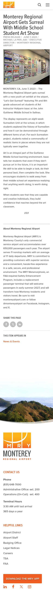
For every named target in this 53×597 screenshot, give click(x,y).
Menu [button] (47, 5)
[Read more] (26, 67)
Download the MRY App (22, 578)
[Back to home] (9, 5)
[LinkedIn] (5, 586)
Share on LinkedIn (20, 324)
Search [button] (39, 5)
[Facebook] (13, 586)
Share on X (13, 324)
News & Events (11, 341)
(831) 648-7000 (12, 484)
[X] (21, 586)
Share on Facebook (6, 324)
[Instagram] (29, 586)
